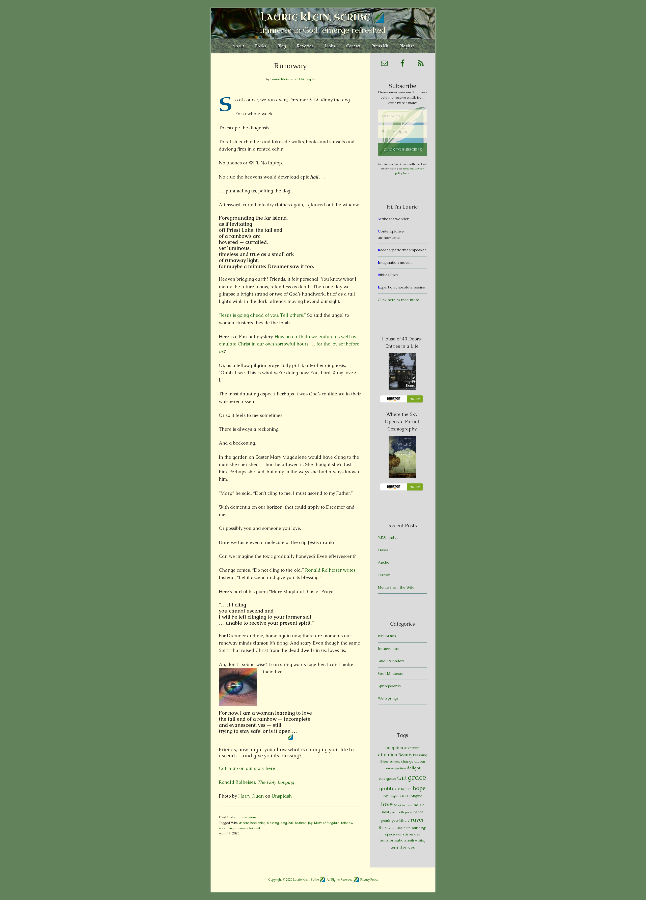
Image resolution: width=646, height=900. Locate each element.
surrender (411, 834)
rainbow (347, 823)
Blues (384, 761)
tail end (254, 828)
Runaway (290, 66)
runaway (241, 828)
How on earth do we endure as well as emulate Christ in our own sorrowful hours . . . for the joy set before (289, 344)
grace (417, 777)
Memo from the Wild (396, 587)
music (419, 804)
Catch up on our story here (247, 768)
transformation (393, 840)
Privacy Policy (369, 879)
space (390, 834)
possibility (399, 820)
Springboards (389, 685)
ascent (244, 823)
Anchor (384, 562)
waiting (420, 840)
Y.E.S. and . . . (388, 537)
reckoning (226, 828)
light (405, 796)
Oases (383, 549)
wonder (398, 847)
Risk (383, 827)
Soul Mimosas (390, 673)
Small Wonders (391, 660)
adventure (412, 748)
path (400, 812)
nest (385, 811)
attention (387, 755)
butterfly (395, 761)
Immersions (247, 817)
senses (392, 828)
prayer (415, 819)
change (407, 761)
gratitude (389, 788)
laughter (395, 796)
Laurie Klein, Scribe (315, 17)
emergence (387, 778)
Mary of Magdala (326, 823)
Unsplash (282, 796)
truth (410, 840)
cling (283, 823)
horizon (301, 823)
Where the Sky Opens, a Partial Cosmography (402, 421)
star (399, 834)
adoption (394, 747)
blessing (273, 823)
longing (415, 795)
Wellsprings (388, 698)
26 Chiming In (305, 79)
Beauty (405, 755)
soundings (419, 828)
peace (418, 811)
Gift (402, 777)
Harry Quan (251, 796)
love (387, 804)
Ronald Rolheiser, (256, 782)
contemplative (395, 768)
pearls (386, 820)
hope (419, 788)
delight (413, 768)
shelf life (404, 828)
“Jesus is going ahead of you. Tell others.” (263, 315)
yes (411, 847)
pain (393, 812)
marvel (407, 805)
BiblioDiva (387, 635)
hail (290, 823)
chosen (419, 761)
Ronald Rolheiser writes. (331, 570)
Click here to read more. (399, 299)
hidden (406, 789)
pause (408, 812)
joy (310, 823)
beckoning (257, 823)
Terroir (384, 574)
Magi (397, 805)
